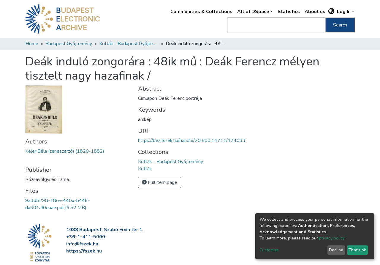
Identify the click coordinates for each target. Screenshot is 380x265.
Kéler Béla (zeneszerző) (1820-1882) (64, 151)
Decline (336, 250)
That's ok (357, 250)
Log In (344, 11)
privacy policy (331, 238)
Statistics (289, 11)
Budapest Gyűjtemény (68, 43)
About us (315, 11)
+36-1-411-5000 (85, 237)
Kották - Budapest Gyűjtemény (129, 43)
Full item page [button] (162, 182)
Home (32, 43)
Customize (269, 250)
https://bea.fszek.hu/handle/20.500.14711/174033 (192, 140)
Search (340, 25)
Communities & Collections (201, 11)
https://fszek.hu (84, 251)
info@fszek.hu (82, 244)
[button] (331, 11)
